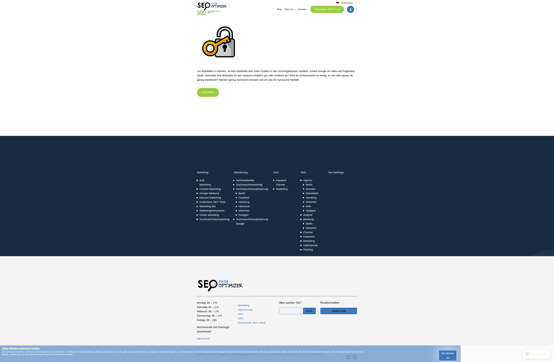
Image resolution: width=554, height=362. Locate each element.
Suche (309, 311)
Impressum (203, 338)
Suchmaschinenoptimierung (252, 189)
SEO (303, 172)
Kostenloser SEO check (251, 322)
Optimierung (240, 172)
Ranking (308, 249)
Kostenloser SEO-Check (327, 9)
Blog (279, 9)
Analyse (307, 215)
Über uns (289, 9)
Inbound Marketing (210, 197)
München (244, 210)
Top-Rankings (336, 172)
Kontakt (302, 9)
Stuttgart (243, 215)
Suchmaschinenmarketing (214, 219)
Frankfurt (244, 197)
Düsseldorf (312, 193)
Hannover (244, 206)
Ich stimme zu (447, 355)
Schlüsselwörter (245, 180)
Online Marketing (209, 215)
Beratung (308, 219)
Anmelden (339, 311)
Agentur (307, 180)
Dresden (311, 189)
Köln (308, 206)
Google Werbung (209, 193)
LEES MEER (208, 92)
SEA (276, 172)
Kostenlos (309, 236)
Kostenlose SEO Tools (212, 202)
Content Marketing (210, 189)
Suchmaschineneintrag (249, 184)
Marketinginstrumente (212, 210)
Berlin (242, 193)
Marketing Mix (208, 206)
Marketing (202, 172)
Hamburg (244, 202)
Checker (308, 232)
